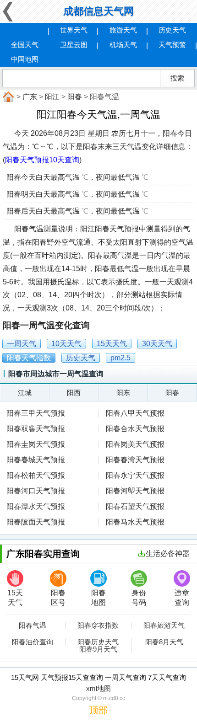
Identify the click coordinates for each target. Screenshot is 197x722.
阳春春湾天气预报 (135, 460)
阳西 (74, 392)
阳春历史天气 (98, 642)
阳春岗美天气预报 (135, 444)
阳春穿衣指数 (98, 625)
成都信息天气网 (98, 11)
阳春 (74, 97)
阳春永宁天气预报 (135, 475)
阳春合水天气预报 (135, 429)
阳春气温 (32, 625)
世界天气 (74, 30)
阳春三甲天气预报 (35, 413)
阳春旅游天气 (164, 625)
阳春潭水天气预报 (35, 506)
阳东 (123, 392)
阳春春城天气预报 (35, 460)
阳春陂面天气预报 (35, 522)
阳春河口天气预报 (35, 491)
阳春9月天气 (98, 649)
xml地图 (98, 688)
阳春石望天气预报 (135, 506)
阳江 (52, 97)
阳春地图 (98, 597)
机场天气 (123, 44)
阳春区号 (58, 597)
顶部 (98, 710)
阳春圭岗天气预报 (35, 444)
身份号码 (138, 597)
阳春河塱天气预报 (135, 491)
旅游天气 (123, 30)
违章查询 (182, 597)
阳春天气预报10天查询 (42, 160)
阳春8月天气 (164, 642)
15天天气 (15, 597)
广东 (29, 97)
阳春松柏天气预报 (35, 475)
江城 (25, 392)
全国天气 (24, 44)
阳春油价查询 (32, 642)
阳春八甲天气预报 (135, 413)
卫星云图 (74, 44)
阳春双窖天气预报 (35, 429)
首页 (7, 97)
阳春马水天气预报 (135, 522)
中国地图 (24, 59)
